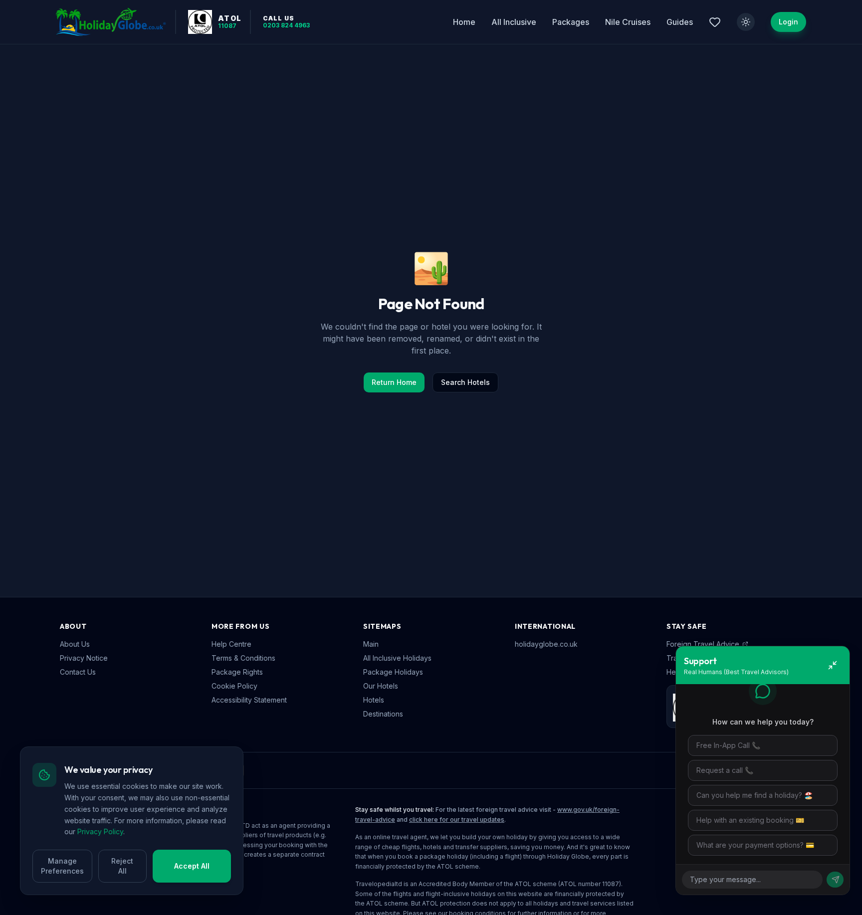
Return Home (394, 382)
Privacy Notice (84, 658)
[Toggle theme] (746, 22)
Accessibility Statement (249, 700)
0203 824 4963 (286, 25)
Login (788, 21)
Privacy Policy (100, 831)
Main (371, 644)
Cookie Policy (234, 686)
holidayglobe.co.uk (546, 644)
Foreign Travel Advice (702, 644)
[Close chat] (833, 665)
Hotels (373, 700)
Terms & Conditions (243, 658)
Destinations (383, 714)
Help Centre (231, 644)
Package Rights (237, 672)
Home (464, 22)
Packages (570, 22)
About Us (75, 644)
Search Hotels (465, 382)
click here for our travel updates (456, 819)
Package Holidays (393, 672)
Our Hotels (380, 686)
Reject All (122, 866)
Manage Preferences (62, 866)
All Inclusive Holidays (397, 658)
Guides (679, 22)
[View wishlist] (715, 22)
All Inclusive (513, 22)
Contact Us (78, 672)
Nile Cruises (627, 22)
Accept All (192, 866)
